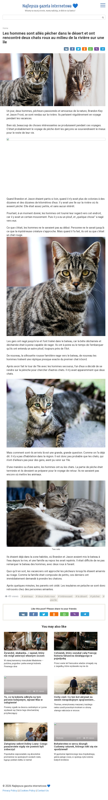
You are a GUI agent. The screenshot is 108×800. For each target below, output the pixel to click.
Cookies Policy (27, 790)
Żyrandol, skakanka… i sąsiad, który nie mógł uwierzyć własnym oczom (24, 654)
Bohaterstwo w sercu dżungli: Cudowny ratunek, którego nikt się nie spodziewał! (75, 746)
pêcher (96, 596)
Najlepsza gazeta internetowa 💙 (50, 5)
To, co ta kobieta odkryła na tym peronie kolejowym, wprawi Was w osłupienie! (23, 699)
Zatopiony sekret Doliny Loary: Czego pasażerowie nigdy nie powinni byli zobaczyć (25, 746)
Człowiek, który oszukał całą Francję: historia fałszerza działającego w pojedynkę (75, 655)
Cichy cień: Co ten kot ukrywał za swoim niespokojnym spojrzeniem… (74, 698)
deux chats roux (46, 596)
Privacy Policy (10, 790)
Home (5, 28)
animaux (28, 596)
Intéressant (66, 596)
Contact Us (43, 790)
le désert (82, 596)
